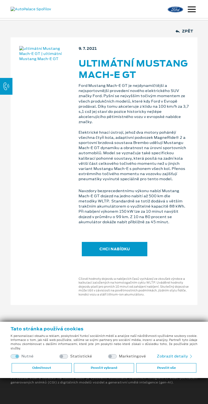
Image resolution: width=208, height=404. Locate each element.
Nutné (27, 356)
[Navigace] (191, 10)
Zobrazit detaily (173, 356)
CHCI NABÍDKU (114, 249)
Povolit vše (166, 368)
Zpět (187, 31)
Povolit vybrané (104, 368)
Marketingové (132, 356)
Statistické (81, 356)
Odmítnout (41, 368)
